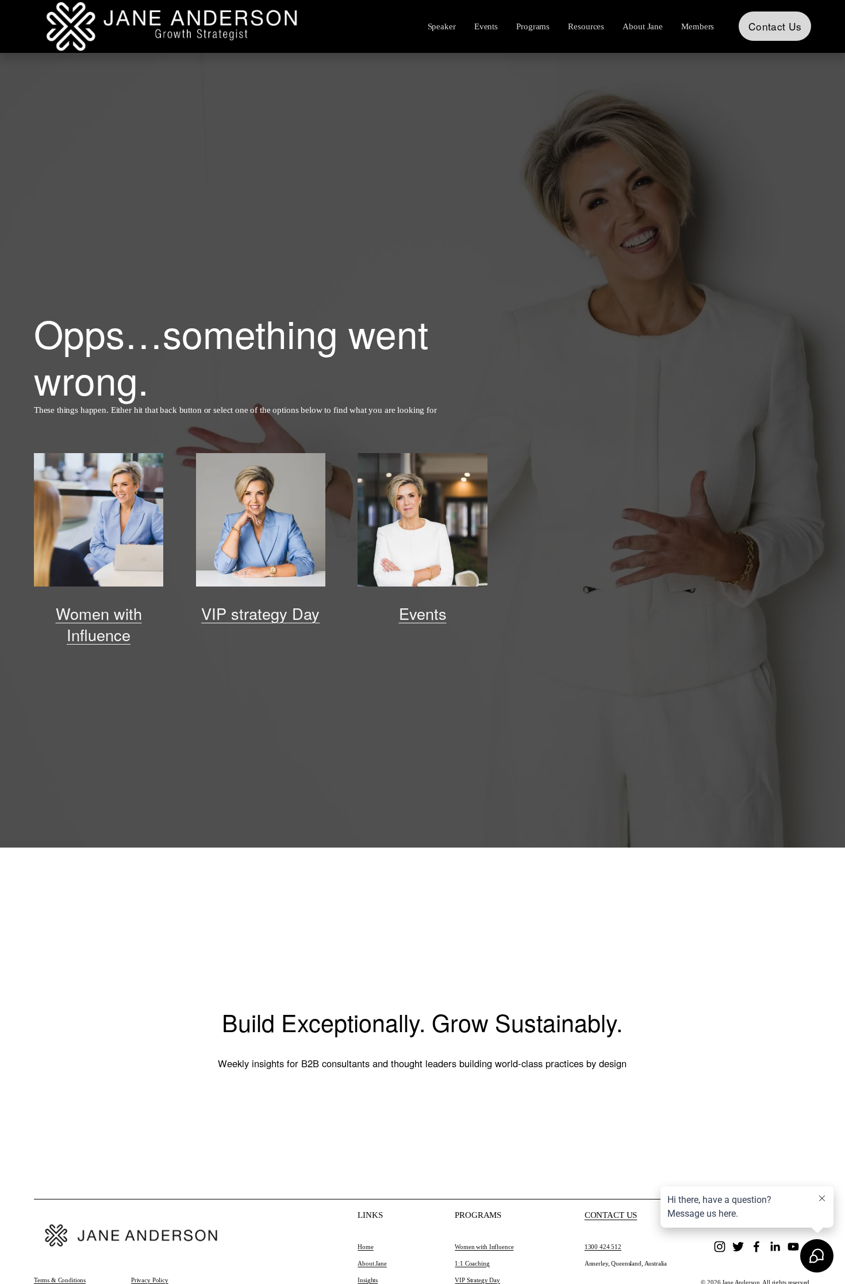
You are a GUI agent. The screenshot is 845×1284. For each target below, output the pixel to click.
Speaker (442, 26)
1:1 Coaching (472, 1263)
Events (486, 26)
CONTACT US (611, 1215)
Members (697, 26)
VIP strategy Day (260, 613)
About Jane (372, 1263)
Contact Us (774, 26)
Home (365, 1246)
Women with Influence (99, 624)
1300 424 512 (603, 1246)
